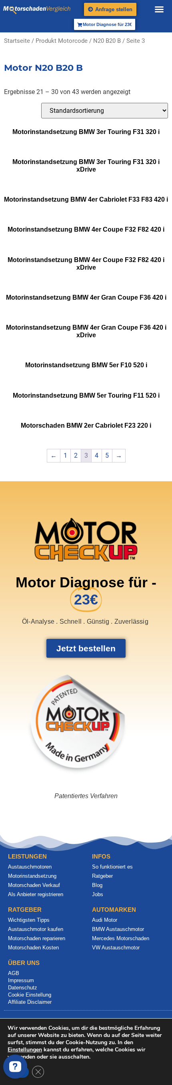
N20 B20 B (107, 40)
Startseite (17, 40)
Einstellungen (25, 1049)
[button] (159, 9)
